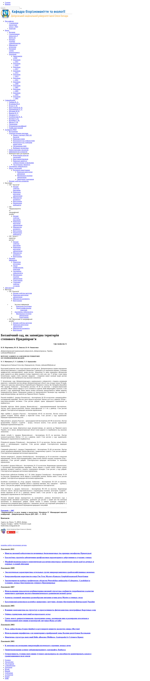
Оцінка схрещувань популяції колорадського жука (28, 614)
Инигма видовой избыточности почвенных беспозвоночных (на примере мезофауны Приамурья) (48, 553)
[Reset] (21, 8)
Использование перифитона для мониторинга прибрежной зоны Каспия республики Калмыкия (47, 633)
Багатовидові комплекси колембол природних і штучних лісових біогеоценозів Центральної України (50, 602)
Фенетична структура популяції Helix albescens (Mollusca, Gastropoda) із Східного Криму (44, 637)
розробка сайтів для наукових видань (14, 545)
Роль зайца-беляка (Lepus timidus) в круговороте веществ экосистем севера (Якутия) (42, 629)
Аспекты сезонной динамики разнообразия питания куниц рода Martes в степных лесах (44, 597)
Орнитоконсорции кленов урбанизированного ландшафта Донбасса (35, 650)
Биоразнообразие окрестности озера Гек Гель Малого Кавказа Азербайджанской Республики (46, 576)
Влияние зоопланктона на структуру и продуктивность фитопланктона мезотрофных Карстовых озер (50, 610)
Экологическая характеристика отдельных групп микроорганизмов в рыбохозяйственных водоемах (50, 572)
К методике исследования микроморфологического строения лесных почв (38, 645)
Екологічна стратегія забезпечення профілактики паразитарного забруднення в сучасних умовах (48, 557)
